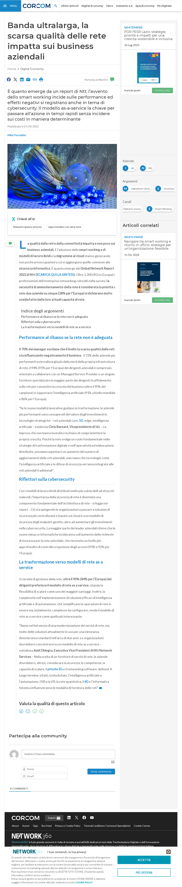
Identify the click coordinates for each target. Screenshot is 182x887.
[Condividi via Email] (28, 79)
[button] (10, 6)
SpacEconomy (144, 5)
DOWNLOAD (162, 90)
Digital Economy (92, 5)
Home (11, 69)
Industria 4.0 (124, 5)
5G (81, 472)
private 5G (55, 721)
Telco (109, 5)
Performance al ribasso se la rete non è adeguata (54, 317)
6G (86, 734)
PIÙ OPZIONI (144, 872)
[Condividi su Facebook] (9, 79)
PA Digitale (164, 5)
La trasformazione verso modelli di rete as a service (56, 327)
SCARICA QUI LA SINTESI (55, 275)
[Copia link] (35, 79)
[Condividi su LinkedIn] (22, 79)
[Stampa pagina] (41, 79)
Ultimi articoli (70, 5)
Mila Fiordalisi (16, 135)
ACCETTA (144, 859)
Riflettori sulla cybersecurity (40, 322)
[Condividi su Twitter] (15, 79)
